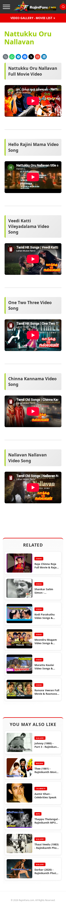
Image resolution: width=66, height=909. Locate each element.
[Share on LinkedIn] (44, 56)
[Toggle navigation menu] (6, 6)
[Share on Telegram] (18, 56)
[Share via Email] (37, 56)
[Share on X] (31, 56)
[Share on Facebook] (24, 56)
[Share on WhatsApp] (12, 56)
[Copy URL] (5, 56)
